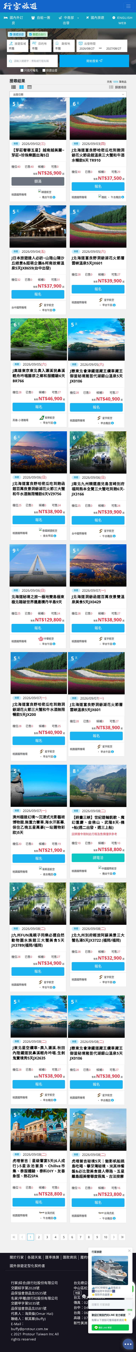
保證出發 (51, 70)
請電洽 (98, 857)
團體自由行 (39, 34)
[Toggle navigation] (128, 6)
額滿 (37, 181)
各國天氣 (34, 1257)
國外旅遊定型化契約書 (27, 1265)
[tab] (14, 87)
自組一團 (43, 18)
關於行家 (17, 1257)
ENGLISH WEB (124, 20)
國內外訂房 (16, 20)
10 (105, 1237)
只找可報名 (31, 70)
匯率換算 (52, 1257)
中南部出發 (68, 20)
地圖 (77, 1293)
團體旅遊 (18, 34)
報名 (98, 186)
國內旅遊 (97, 18)
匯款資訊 (70, 1257)
